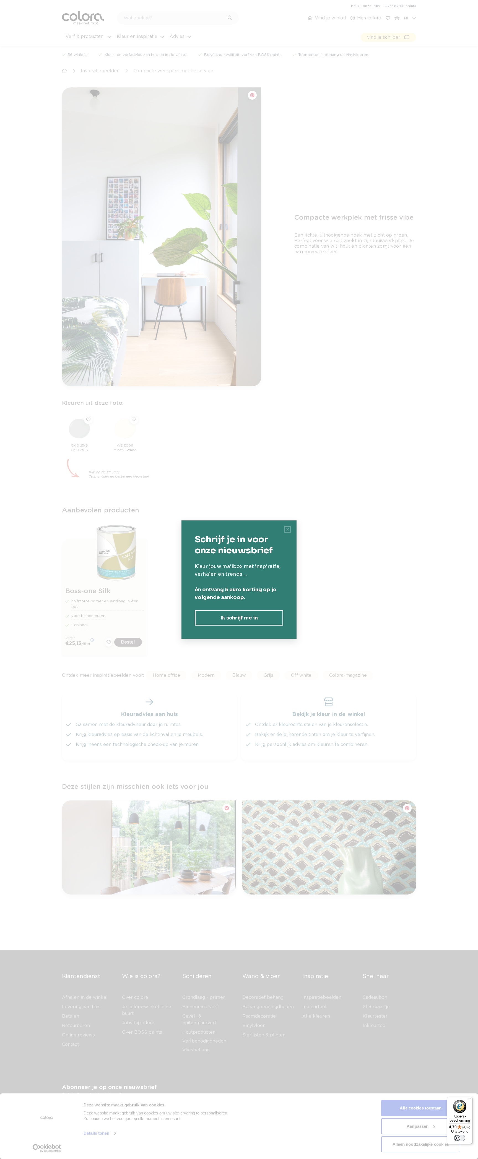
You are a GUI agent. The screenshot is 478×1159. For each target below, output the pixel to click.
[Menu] (469, 1100)
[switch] (459, 1138)
